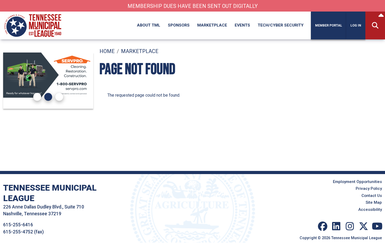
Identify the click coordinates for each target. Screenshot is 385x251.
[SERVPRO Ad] (48, 75)
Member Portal (328, 25)
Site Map (374, 202)
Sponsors (179, 25)
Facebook (322, 226)
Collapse (381, 16)
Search (375, 25)
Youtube (377, 226)
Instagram (350, 226)
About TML (148, 25)
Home (107, 51)
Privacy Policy (369, 188)
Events (242, 25)
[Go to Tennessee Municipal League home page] (33, 14)
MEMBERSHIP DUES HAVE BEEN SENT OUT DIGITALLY (193, 6)
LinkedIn (336, 226)
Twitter (363, 226)
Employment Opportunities (357, 181)
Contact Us (371, 195)
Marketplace (212, 25)
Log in (355, 25)
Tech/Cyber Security (281, 25)
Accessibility (370, 209)
